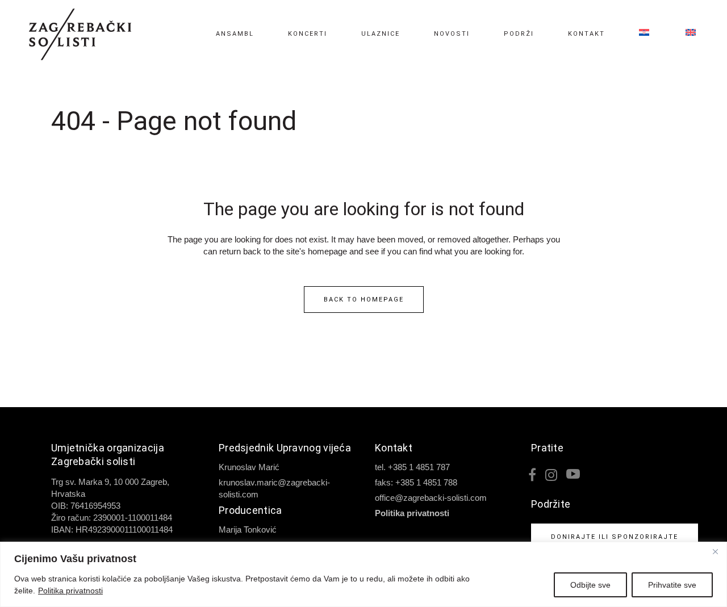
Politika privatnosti (70, 590)
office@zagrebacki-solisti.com (431, 498)
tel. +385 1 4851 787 (412, 467)
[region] (363, 574)
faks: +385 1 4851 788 (416, 482)
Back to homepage (364, 299)
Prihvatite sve (672, 584)
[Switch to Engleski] (683, 34)
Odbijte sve (590, 584)
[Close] (715, 551)
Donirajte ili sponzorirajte (614, 537)
